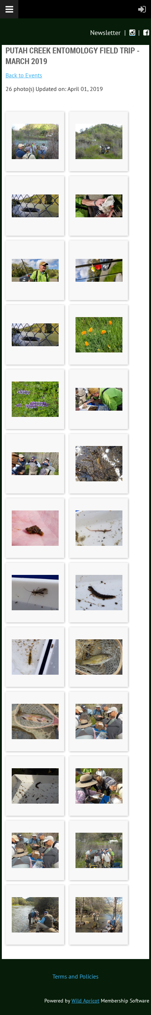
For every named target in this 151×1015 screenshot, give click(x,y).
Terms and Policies (75, 976)
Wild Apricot (85, 1000)
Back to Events (23, 75)
